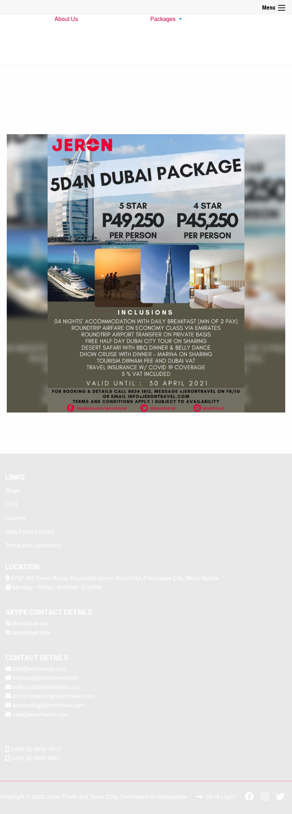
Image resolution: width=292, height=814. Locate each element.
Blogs (12, 490)
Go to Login (220, 796)
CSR (11, 504)
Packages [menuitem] (163, 19)
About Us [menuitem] (66, 19)
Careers (15, 518)
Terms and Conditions (33, 545)
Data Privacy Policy (30, 531)
